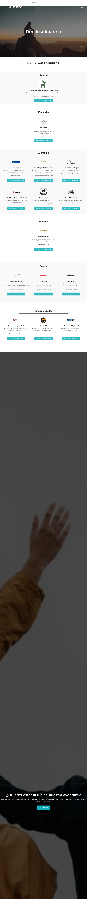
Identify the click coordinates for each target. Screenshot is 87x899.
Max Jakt (71, 281)
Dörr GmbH (16, 168)
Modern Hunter (43, 198)
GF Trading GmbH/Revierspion (43, 168)
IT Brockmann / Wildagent (71, 168)
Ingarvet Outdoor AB (16, 281)
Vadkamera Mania (43, 236)
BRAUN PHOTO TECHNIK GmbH (16, 198)
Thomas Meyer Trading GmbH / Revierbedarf (43, 90)
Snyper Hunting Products (16, 326)
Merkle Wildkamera (71, 198)
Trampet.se (43, 281)
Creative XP (43, 326)
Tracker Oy (43, 127)
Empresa (34, 2)
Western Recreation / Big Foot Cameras (71, 326)
